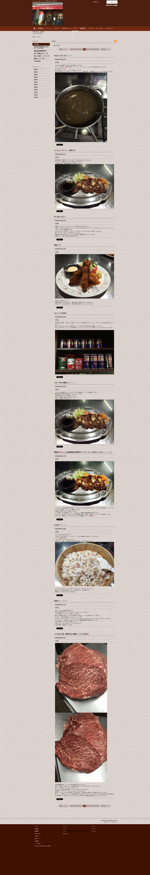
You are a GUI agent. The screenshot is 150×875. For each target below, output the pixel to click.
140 (71, 49)
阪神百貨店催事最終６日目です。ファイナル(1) (41, 47)
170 (102, 49)
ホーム (36, 826)
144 (82, 49)
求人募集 (37, 836)
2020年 (36, 84)
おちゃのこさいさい (112, 820)
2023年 (36, 77)
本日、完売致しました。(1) (41, 53)
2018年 (36, 90)
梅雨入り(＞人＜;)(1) (39, 58)
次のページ (106, 49)
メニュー (65, 828)
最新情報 (37, 831)
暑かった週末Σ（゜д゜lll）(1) (41, 56)
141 (74, 49)
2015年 (36, 97)
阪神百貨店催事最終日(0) (40, 51)
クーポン (93, 826)
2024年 (36, 74)
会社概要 (37, 841)
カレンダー (93, 828)
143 (79, 49)
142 (76, 49)
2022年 (36, 79)
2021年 (36, 82)
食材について (37, 838)
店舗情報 (37, 828)
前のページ (62, 49)
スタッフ (65, 826)
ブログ (64, 831)
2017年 (36, 92)
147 (90, 49)
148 (92, 49)
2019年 (36, 87)
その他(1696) (37, 61)
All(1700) (36, 44)
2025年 (36, 72)
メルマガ (93, 831)
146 (87, 49)
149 (95, 49)
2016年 (36, 95)
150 (98, 49)
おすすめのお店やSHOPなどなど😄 (42, 845)
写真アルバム (66, 833)
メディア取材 (37, 843)
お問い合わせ (113, 2)
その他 (56, 62)
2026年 (36, 69)
